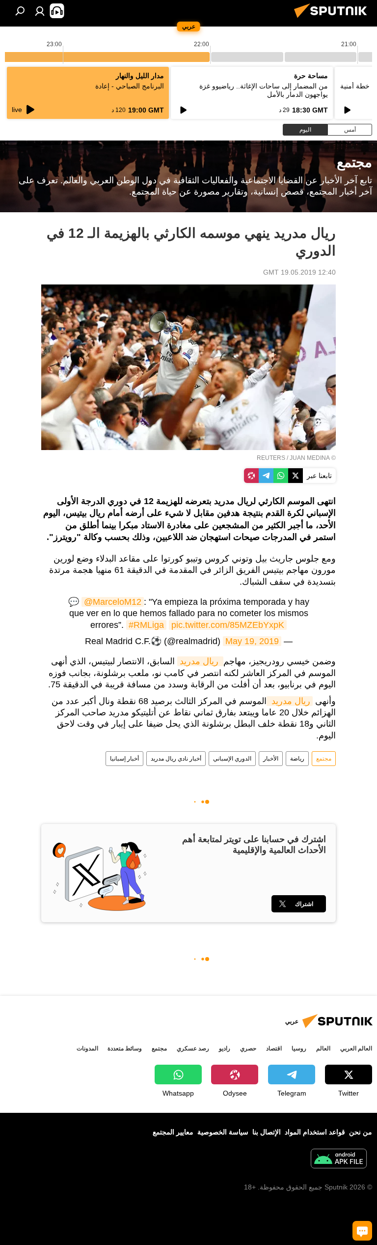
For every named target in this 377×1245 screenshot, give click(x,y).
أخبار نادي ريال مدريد (176, 758)
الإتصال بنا (266, 1132)
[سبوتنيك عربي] (333, 19)
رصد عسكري (193, 1048)
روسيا (299, 1048)
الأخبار (270, 758)
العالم (323, 1048)
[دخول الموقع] (40, 11)
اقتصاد (274, 1048)
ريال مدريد (200, 661)
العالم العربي (356, 1048)
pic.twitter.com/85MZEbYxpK (227, 625)
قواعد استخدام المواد (315, 1132)
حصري (248, 1048)
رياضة (297, 758)
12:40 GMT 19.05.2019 (299, 272)
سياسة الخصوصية (222, 1132)
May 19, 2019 (252, 641)
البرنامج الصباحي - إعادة (129, 86)
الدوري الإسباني (232, 758)
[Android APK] (338, 1160)
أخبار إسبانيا (124, 758)
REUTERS (271, 457)
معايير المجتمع (173, 1132)
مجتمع (323, 758)
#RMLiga (146, 625)
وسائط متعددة (125, 1048)
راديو (224, 1048)
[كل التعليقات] (362, 1231)
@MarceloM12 (112, 602)
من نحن (360, 1132)
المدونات (87, 1048)
